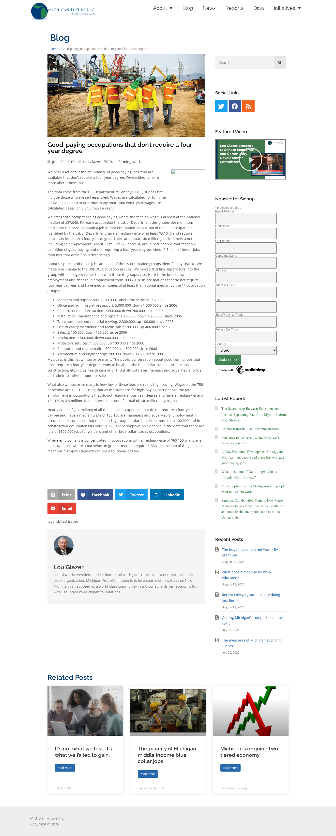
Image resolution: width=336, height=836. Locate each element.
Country (220, 344)
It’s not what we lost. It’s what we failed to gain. (83, 752)
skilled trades (67, 521)
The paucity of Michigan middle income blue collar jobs (167, 755)
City (217, 300)
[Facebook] (235, 106)
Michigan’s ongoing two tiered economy (249, 752)
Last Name (223, 240)
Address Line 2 (225, 285)
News (209, 8)
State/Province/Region (230, 314)
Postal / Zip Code (226, 329)
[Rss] (248, 106)
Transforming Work (125, 161)
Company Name (226, 255)
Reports (235, 8)
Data (258, 8)
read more (65, 768)
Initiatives (284, 8)
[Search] (280, 62)
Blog (188, 8)
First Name (223, 226)
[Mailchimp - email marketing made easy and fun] (242, 374)
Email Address (225, 211)
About (160, 8)
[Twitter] (221, 106)
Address (220, 270)
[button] (61, 494)
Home (54, 49)
